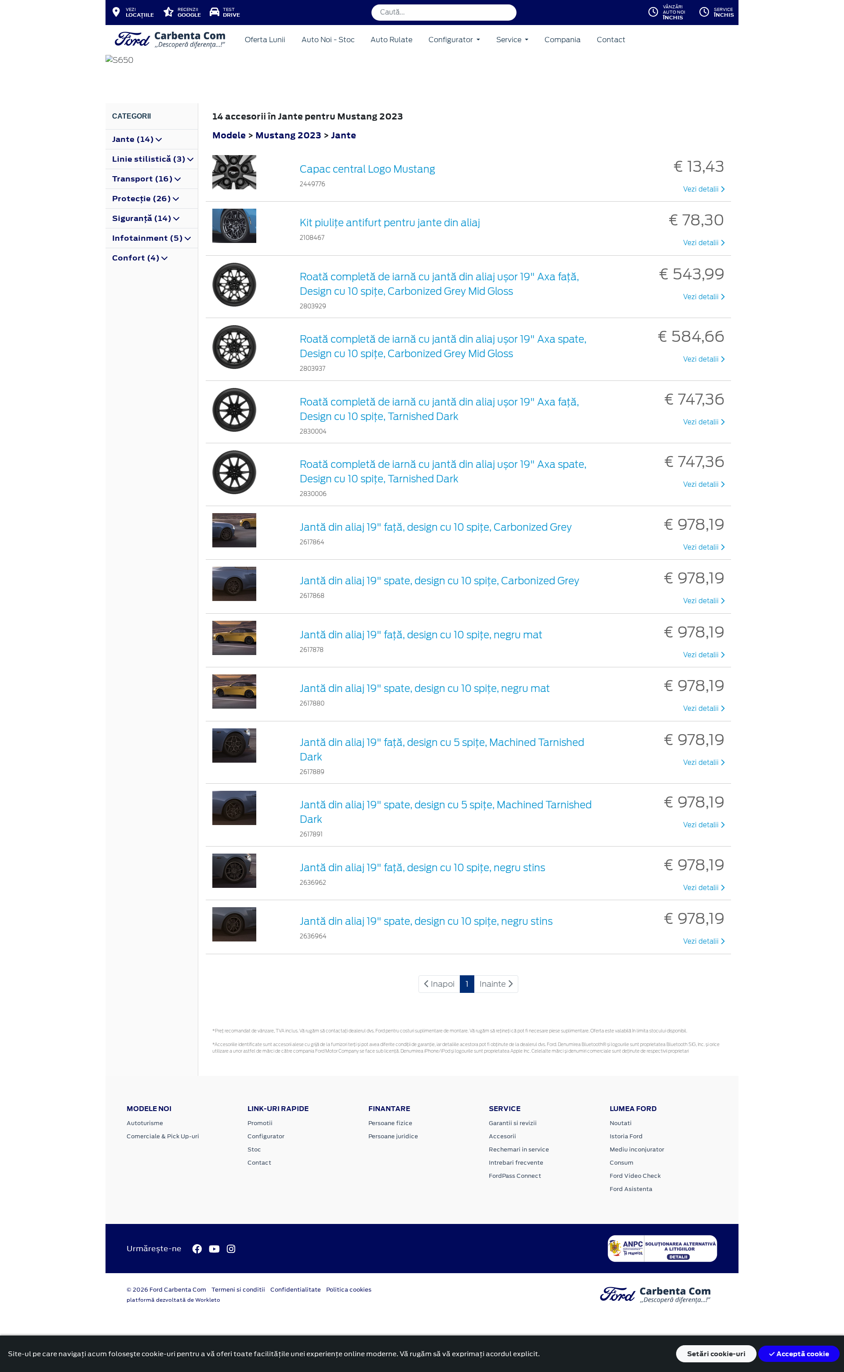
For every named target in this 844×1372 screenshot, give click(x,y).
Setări (716, 1353)
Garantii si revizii (513, 1123)
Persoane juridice (393, 1136)
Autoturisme (145, 1123)
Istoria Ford (626, 1136)
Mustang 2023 (288, 135)
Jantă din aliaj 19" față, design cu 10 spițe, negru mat (421, 635)
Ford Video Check (635, 1176)
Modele (229, 135)
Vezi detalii (701, 189)
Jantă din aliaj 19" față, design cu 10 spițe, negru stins (422, 867)
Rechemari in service (519, 1149)
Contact (611, 40)
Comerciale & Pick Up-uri (163, 1136)
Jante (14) (134, 139)
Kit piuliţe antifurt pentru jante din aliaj (390, 222)
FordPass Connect (515, 1176)
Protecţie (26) (142, 198)
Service (509, 40)
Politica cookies (348, 1289)
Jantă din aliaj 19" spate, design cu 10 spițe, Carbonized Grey (439, 580)
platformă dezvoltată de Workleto (173, 1299)
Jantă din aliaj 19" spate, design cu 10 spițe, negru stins (426, 921)
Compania (563, 40)
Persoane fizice (390, 1123)
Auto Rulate (391, 40)
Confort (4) (136, 258)
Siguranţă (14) (142, 218)
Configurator (452, 40)
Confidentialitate (295, 1289)
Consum (621, 1162)
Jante (343, 135)
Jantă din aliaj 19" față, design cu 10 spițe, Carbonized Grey (436, 527)
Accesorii (502, 1136)
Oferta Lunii (265, 40)
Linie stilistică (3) (149, 159)
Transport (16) (143, 179)
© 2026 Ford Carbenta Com (166, 1289)
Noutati (621, 1123)
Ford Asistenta (631, 1189)
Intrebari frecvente (516, 1162)
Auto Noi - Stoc (328, 40)
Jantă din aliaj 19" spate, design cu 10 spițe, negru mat (425, 688)
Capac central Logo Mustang (367, 169)
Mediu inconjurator (637, 1149)
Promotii (260, 1123)
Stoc (254, 1149)
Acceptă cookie (802, 1353)
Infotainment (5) (148, 238)
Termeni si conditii (238, 1289)
